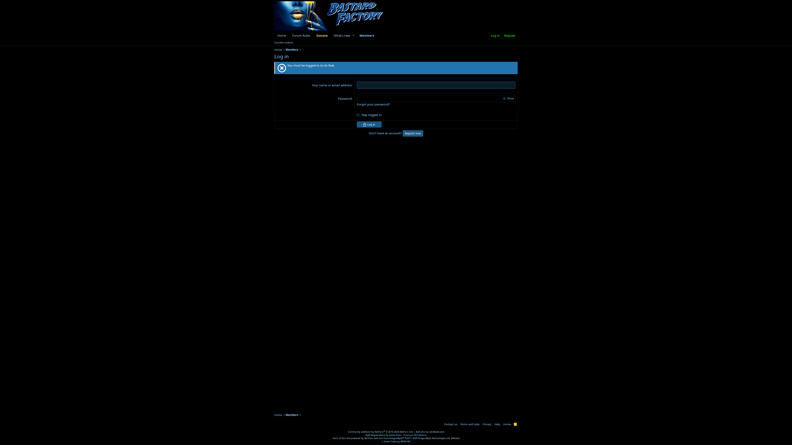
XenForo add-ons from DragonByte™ (384, 438)
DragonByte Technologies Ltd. (434, 438)
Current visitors (283, 42)
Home (281, 35)
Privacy (487, 424)
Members (366, 35)
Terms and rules (470, 424)
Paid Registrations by (396, 435)
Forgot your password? (373, 104)
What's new (342, 35)
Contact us (450, 424)
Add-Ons (420, 431)
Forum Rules (301, 35)
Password (345, 98)
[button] (353, 35)
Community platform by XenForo (380, 431)
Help (497, 424)
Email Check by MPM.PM (397, 441)
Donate (322, 35)
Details (455, 438)
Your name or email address (332, 85)
